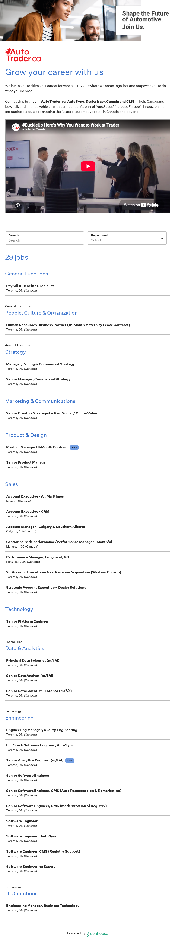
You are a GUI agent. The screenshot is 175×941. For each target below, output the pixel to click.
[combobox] (91, 240)
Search (14, 235)
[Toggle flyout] (162, 238)
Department (99, 235)
